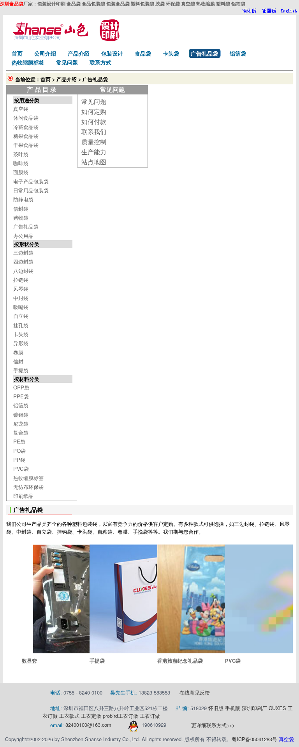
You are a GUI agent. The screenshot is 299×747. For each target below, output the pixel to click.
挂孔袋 (20, 325)
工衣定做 (91, 715)
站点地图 (93, 161)
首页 (45, 79)
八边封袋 (23, 270)
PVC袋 (21, 468)
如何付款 (93, 121)
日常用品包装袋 (31, 190)
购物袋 (20, 217)
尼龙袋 (20, 423)
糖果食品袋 (26, 136)
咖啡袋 (20, 163)
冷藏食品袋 (26, 127)
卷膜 (18, 352)
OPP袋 (21, 387)
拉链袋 (20, 279)
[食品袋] (64, 39)
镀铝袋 (20, 414)
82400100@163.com (88, 725)
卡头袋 (20, 334)
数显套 (29, 660)
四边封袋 (23, 261)
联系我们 (93, 131)
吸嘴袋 (20, 307)
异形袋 (20, 343)
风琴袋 (20, 288)
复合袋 (20, 432)
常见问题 (93, 101)
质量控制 (93, 141)
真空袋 (20, 108)
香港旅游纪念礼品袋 (180, 660)
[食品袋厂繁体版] (269, 11)
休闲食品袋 (26, 117)
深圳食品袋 (11, 3)
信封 (18, 361)
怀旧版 (215, 708)
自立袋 (20, 315)
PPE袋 (21, 396)
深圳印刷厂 (254, 708)
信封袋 (20, 208)
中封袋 (20, 298)
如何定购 (93, 111)
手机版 (232, 708)
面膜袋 (20, 172)
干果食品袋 (26, 144)
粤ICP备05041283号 (254, 739)
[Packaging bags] (289, 11)
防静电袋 (23, 199)
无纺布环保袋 (28, 486)
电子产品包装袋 (31, 181)
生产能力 (93, 151)
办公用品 (23, 235)
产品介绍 (66, 79)
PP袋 (19, 459)
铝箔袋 (20, 405)
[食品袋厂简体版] (249, 11)
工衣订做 (128, 715)
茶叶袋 (20, 154)
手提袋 (20, 370)
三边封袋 (23, 252)
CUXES (277, 708)
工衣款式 (69, 715)
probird (110, 715)
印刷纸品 (23, 495)
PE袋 (19, 441)
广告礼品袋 (26, 226)
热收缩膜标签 (28, 478)
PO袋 (19, 450)
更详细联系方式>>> (213, 725)
